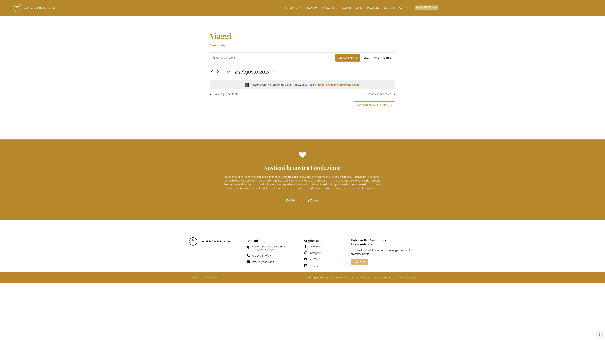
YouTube (315, 259)
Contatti (405, 7)
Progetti (328, 7)
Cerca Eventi (348, 57)
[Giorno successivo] (218, 72)
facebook (315, 246)
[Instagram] (305, 252)
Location (312, 7)
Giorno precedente (226, 94)
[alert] (302, 84)
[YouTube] (305, 259)
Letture (389, 7)
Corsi (358, 7)
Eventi (346, 7)
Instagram (315, 253)
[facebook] (305, 246)
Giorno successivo (379, 94)
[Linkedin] (305, 265)
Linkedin (314, 266)
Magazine (373, 7)
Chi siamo (291, 7)
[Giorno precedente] (212, 72)
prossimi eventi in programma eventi (337, 84)
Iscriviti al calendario (372, 105)
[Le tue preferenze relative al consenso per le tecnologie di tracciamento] (599, 334)
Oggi (227, 71)
